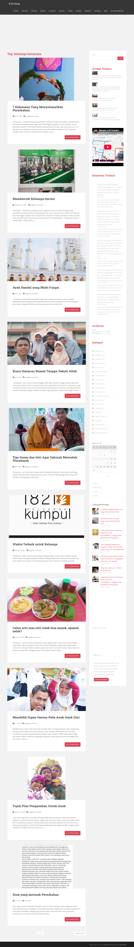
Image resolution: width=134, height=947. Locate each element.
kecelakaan (98, 392)
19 (101, 463)
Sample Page (96, 487)
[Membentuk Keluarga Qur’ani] (46, 171)
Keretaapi (98, 400)
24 (94, 467)
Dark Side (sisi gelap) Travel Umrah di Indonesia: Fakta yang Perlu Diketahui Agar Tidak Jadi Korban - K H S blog (109, 243)
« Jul (107, 476)
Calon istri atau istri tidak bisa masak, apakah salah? (46, 629)
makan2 (97, 404)
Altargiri (97, 351)
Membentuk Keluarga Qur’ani (34, 199)
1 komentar (27, 901)
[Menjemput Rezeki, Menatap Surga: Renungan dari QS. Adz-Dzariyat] (94, 105)
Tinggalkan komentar (32, 116)
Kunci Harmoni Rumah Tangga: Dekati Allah (45, 371)
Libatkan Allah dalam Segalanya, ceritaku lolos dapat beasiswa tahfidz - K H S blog (110, 187)
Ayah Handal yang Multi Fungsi (36, 287)
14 (108, 459)
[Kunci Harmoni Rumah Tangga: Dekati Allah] (46, 343)
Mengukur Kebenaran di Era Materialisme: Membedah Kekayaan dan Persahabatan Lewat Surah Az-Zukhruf (106, 89)
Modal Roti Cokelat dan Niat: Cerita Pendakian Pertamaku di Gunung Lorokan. (106, 119)
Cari (93, 55)
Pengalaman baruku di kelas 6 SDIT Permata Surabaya (108, 192)
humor (70, 11)
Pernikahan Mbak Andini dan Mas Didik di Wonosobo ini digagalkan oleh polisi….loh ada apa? (112, 558)
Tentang (34, 11)
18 (97, 463)
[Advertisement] (67, 30)
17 (94, 463)
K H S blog (14, 3)
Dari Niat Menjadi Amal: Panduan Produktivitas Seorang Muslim (103, 99)
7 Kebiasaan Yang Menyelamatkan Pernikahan (38, 108)
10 (94, 459)
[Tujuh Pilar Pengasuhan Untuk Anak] (46, 778)
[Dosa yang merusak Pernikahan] (46, 866)
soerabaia (98, 425)
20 (104, 463)
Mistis (106, 11)
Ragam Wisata (100, 416)
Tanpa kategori (100, 429)
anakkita (79, 11)
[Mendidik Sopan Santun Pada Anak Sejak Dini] (46, 689)
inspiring (43, 11)
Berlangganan (101, 680)
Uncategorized (100, 433)
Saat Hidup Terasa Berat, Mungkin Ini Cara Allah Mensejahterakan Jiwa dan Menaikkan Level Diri (107, 77)
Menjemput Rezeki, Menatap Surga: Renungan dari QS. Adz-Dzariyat (104, 109)
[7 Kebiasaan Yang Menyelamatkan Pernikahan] (46, 79)
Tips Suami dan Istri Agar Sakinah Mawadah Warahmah (45, 459)
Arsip (94, 329)
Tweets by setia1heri (99, 628)
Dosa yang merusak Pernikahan (36, 895)
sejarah (97, 420)
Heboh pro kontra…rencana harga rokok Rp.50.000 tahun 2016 (110, 521)
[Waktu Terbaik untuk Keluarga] (46, 516)
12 (101, 459)
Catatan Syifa (99, 376)
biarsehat (88, 11)
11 (97, 459)
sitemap (16, 11)
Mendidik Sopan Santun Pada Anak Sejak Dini (46, 717)
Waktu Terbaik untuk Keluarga (35, 544)
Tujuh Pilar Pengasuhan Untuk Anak (39, 806)
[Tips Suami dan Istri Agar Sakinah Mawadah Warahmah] (46, 429)
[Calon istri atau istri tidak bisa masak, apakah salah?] (46, 600)
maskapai (98, 408)
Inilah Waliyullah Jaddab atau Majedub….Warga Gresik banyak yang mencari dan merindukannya (112, 547)
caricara (62, 11)
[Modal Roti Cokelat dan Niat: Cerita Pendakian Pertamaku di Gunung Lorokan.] (94, 115)
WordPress (123, 945)
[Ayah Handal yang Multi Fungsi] (46, 259)
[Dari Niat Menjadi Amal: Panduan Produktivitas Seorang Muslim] (94, 95)
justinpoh (52, 11)
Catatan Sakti (99, 371)
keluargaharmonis (117, 11)
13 (104, 459)
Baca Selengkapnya (72, 137)
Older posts (79, 933)
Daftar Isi (25, 11)
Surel (98, 655)
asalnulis (97, 11)
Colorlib (105, 945)
